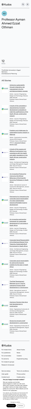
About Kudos (21, 349)
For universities (6, 356)
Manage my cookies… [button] (15, 402)
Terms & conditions (23, 371)
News (18, 353)
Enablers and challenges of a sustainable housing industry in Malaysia (19, 132)
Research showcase (8, 365)
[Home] (6, 4)
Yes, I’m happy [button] (11, 405)
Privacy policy (21, 374)
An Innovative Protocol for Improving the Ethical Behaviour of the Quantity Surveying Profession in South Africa (19, 178)
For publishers (6, 353)
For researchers (6, 349)
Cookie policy (21, 377)
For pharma (5, 359)
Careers (19, 356)
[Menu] (27, 4)
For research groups (8, 362)
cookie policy (14, 390)
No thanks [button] (20, 405)
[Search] (23, 4)
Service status (6, 371)
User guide (5, 374)
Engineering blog (22, 359)
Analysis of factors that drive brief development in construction (19, 304)
